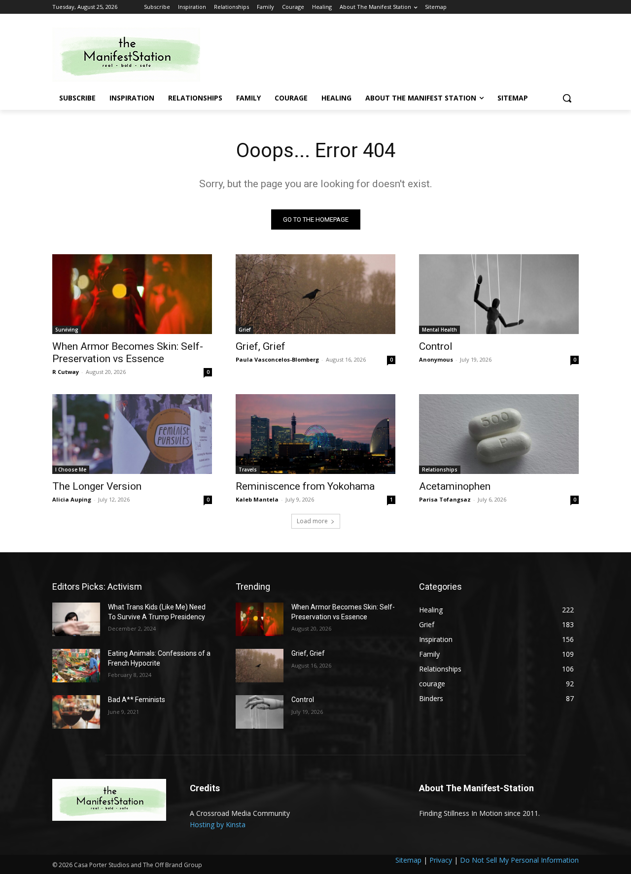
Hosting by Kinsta (217, 824)
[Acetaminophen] (499, 434)
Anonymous (436, 359)
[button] (567, 98)
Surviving (66, 329)
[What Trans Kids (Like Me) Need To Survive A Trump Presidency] (76, 619)
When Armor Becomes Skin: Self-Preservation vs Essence (127, 352)
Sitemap (408, 860)
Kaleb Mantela (257, 499)
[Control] (499, 294)
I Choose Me (70, 469)
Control (436, 346)
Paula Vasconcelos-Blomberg (277, 359)
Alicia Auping (71, 499)
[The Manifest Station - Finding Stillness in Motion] (131, 55)
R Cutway (65, 371)
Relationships (439, 469)
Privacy (440, 860)
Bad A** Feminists (136, 700)
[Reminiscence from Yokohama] (315, 434)
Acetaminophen (455, 486)
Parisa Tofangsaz (445, 499)
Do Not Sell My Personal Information (519, 860)
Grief (244, 329)
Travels (248, 469)
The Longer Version (96, 486)
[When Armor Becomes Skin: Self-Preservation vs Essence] (132, 294)
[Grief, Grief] (315, 294)
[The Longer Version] (132, 434)
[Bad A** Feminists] (76, 712)
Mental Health (439, 329)
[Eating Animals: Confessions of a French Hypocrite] (76, 665)
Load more (312, 521)
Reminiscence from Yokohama (305, 486)
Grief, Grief (260, 346)
